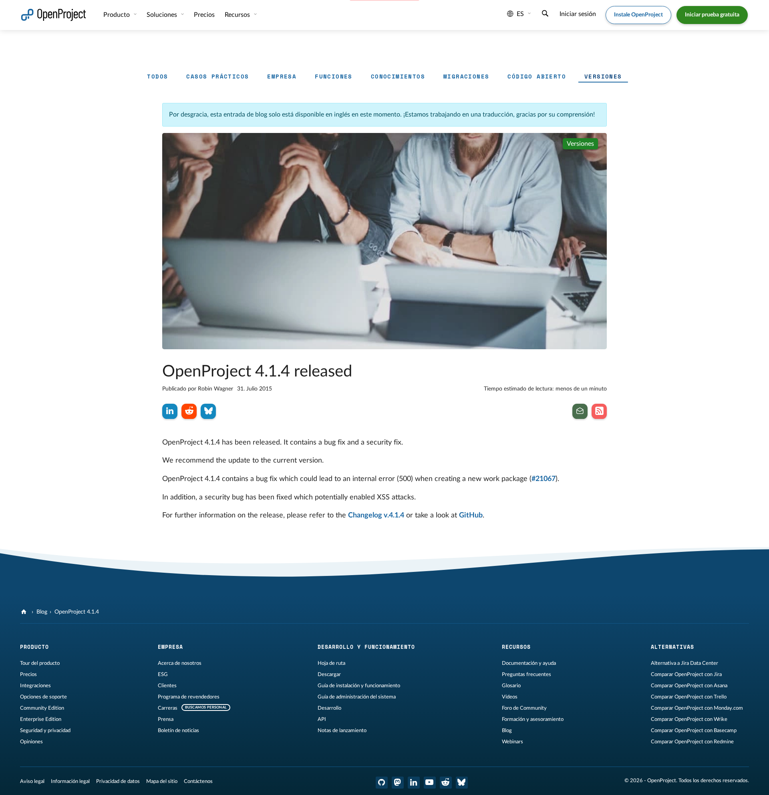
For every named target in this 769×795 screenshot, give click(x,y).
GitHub (471, 515)
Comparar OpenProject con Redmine (692, 741)
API (322, 719)
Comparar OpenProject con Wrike (689, 719)
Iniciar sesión (578, 14)
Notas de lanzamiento (342, 730)
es (520, 14)
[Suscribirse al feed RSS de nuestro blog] (599, 411)
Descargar (329, 674)
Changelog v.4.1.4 (376, 515)
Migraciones (466, 76)
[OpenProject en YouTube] (430, 783)
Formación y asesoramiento (533, 719)
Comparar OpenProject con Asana (689, 685)
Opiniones (31, 741)
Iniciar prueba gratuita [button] (712, 15)
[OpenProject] (24, 612)
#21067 (543, 479)
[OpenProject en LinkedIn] (414, 783)
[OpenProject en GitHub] (382, 783)
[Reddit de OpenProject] (446, 783)
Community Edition (42, 708)
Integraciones (35, 685)
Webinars (512, 741)
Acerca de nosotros (179, 663)
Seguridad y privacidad (45, 730)
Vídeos (509, 696)
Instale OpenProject (638, 15)
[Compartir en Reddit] (189, 411)
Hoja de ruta (331, 663)
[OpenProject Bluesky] (462, 783)
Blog (41, 612)
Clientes (167, 685)
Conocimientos (398, 76)
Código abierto (536, 76)
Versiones (603, 76)
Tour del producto (40, 663)
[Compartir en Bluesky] (208, 411)
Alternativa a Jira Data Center (684, 663)
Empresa (281, 76)
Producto (117, 15)
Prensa (165, 719)
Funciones (333, 76)
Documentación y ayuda (529, 663)
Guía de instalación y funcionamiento (359, 685)
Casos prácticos (217, 76)
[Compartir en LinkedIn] (169, 411)
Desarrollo (329, 708)
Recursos (238, 15)
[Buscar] (545, 14)
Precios (28, 674)
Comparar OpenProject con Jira (686, 674)
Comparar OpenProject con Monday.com (697, 708)
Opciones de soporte (43, 696)
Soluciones (163, 15)
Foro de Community (524, 708)
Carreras (167, 708)
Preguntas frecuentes (526, 674)
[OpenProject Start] (53, 15)
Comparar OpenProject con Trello (689, 696)
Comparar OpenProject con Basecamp (694, 730)
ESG (163, 674)
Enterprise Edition (40, 719)
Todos (157, 76)
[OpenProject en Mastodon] (398, 783)
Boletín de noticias (178, 730)
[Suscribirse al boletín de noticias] (580, 411)
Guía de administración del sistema (357, 696)
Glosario (511, 685)
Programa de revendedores (188, 696)
